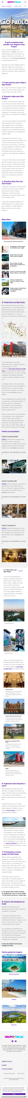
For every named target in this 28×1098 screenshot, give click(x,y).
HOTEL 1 (4, 439)
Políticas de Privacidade (17, 1091)
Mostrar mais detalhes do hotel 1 (14, 453)
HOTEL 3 (4, 528)
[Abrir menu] (2, 2)
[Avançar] (25, 466)
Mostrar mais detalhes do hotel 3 (14, 542)
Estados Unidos (7, 1069)
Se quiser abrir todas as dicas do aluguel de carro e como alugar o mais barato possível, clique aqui (14, 893)
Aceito (14, 1094)
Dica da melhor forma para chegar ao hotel (12, 944)
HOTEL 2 (4, 484)
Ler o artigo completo (20, 571)
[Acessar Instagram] (12, 1041)
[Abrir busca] (25, 2)
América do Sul (17, 6)
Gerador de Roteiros (7, 6)
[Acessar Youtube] (16, 1041)
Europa (4, 1065)
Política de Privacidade (9, 1073)
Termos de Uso (20, 1073)
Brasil (25, 6)
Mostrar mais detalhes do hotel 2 (14, 497)
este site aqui (11, 810)
